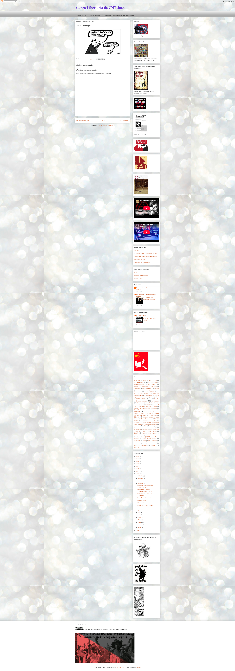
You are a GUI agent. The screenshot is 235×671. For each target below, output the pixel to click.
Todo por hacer (152, 444)
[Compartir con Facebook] (102, 59)
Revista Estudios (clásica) (149, 438)
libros (136, 420)
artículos (148, 388)
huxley (137, 419)
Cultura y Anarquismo (142, 288)
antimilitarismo (154, 386)
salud (149, 440)
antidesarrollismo (144, 386)
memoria (137, 426)
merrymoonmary (120, 667)
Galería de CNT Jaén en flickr (142, 262)
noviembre (141, 478)
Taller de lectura (151, 442)
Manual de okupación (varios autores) (144, 506)
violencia (136, 447)
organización (138, 431)
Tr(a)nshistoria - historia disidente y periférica (146, 295)
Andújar (136, 386)
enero (139, 527)
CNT (135, 272)
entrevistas (141, 406)
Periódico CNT (138, 278)
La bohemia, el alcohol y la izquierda (144, 494)
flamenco (155, 410)
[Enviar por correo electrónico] (97, 59)
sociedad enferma (138, 442)
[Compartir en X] (101, 59)
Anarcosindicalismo (139, 384)
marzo (139, 522)
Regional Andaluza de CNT (141, 275)
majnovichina (137, 422)
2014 (137, 469)
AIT (156, 382)
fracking (146, 411)
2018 (137, 459)
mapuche (141, 424)
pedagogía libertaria (152, 431)
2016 (137, 464)
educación (147, 404)
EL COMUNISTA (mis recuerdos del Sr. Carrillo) (144, 490)
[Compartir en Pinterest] (104, 59)
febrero (140, 525)
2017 (137, 461)
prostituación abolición (139, 435)
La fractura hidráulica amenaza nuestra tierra (145, 486)
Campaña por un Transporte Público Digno (145, 256)
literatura (145, 420)
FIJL (150, 410)
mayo (139, 517)
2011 (137, 530)
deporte (150, 398)
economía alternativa (150, 403)
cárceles (152, 392)
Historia (136, 417)
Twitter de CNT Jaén (139, 259)
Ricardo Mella (137, 440)
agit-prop (150, 382)
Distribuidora (141, 400)
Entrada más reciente (82, 120)
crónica (157, 397)
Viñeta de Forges (141, 503)
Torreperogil (137, 445)
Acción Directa (153, 380)
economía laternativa (138, 404)
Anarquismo (151, 384)
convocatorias (144, 397)
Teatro (144, 443)
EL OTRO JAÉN (141, 315)
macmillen (154, 420)
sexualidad (154, 440)
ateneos (157, 388)
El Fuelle (154, 404)
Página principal (81, 15)
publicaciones (149, 435)
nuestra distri (145, 429)
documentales (155, 401)
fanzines (136, 408)
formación (137, 411)
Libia (155, 419)
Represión (147, 437)
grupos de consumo (153, 415)
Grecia (142, 413)
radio (157, 435)
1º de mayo (137, 380)
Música (145, 426)
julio (139, 512)
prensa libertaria (152, 433)
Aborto (144, 380)
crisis (151, 397)
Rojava (144, 440)
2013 (137, 471)
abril (139, 520)
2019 (137, 456)
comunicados (149, 395)
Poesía (136, 433)
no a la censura (137, 429)
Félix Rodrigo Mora (145, 408)
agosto (139, 510)
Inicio (104, 120)
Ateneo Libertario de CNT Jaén (100, 7)
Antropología (137, 388)
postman (143, 433)
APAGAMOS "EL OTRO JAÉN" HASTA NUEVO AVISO (149, 318)
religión (138, 436)
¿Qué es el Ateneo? (95, 15)
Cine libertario (144, 393)
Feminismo (154, 408)
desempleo (156, 398)
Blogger (139, 667)
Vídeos (153, 445)
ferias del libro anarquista (140, 410)
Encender (138, 289)
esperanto (148, 406)
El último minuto (141, 500)
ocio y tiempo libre (154, 429)
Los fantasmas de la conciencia (145, 498)
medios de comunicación (151, 424)
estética (155, 406)
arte (143, 388)
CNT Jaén (136, 250)
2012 (137, 474)
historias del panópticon (148, 417)
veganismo (145, 445)
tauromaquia (137, 443)
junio (139, 515)
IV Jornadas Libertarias (146, 419)
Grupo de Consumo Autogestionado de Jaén (145, 253)
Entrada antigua (123, 120)
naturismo (152, 426)
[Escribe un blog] (99, 59)
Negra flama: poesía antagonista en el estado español (119, 15)
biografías (146, 391)
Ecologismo (140, 403)
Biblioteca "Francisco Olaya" (143, 390)
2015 (137, 466)
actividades (138, 382)
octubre (140, 481)
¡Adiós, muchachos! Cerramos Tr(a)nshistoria (149, 298)
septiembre (141, 483)
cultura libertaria (140, 398)
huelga (157, 417)
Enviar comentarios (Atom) (106, 125)
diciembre (140, 476)
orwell (144, 431)
